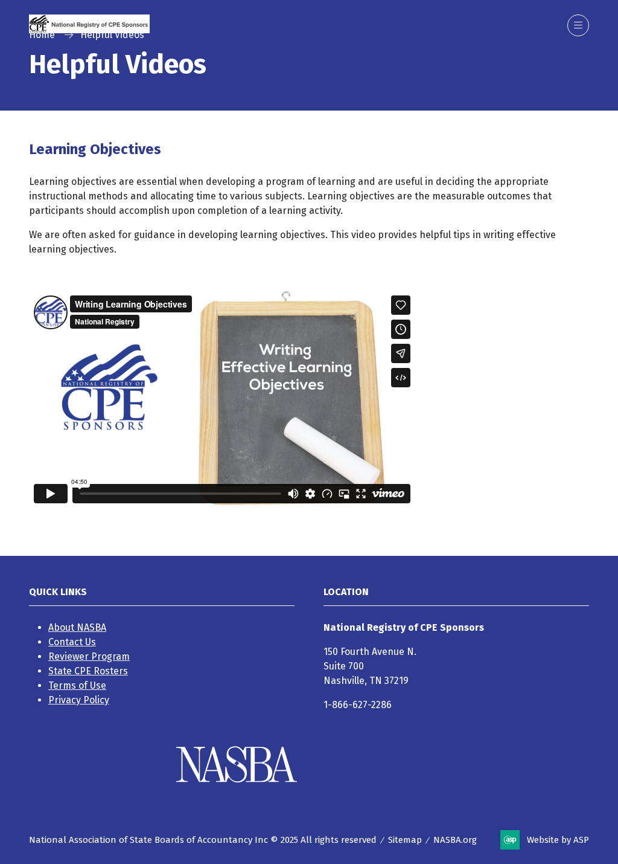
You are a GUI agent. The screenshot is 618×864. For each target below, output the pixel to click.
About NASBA (77, 627)
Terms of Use (77, 685)
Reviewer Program (89, 656)
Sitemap (405, 839)
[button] (578, 25)
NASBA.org (455, 839)
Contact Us (72, 642)
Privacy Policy (78, 700)
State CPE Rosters (88, 671)
